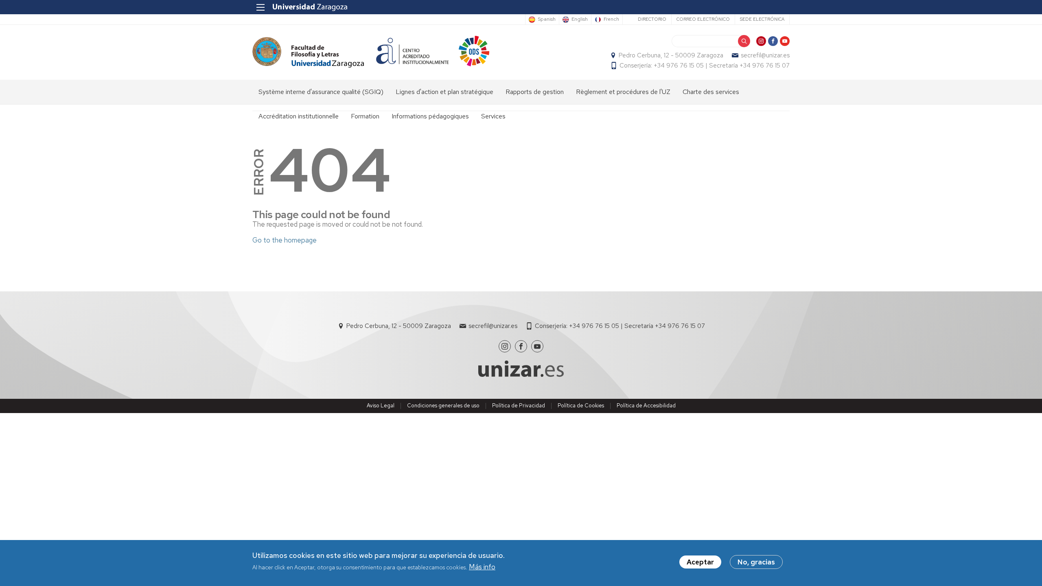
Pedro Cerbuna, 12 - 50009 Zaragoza (671, 55)
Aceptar (700, 562)
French (611, 19)
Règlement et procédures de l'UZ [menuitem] (623, 91)
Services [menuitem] (493, 116)
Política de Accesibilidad (646, 405)
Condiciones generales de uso (443, 405)
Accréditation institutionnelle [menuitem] (298, 116)
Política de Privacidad (518, 405)
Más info (482, 567)
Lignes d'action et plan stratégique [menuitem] (444, 91)
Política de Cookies (581, 405)
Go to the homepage (284, 240)
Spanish (547, 19)
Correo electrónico (703, 19)
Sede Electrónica (762, 19)
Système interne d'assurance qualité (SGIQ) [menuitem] (320, 91)
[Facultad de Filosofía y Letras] (308, 52)
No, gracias (756, 562)
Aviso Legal (380, 405)
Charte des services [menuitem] (711, 91)
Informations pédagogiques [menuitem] (430, 116)
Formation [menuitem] (365, 116)
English (579, 19)
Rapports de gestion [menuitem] (535, 91)
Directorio (652, 19)
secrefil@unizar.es (765, 55)
